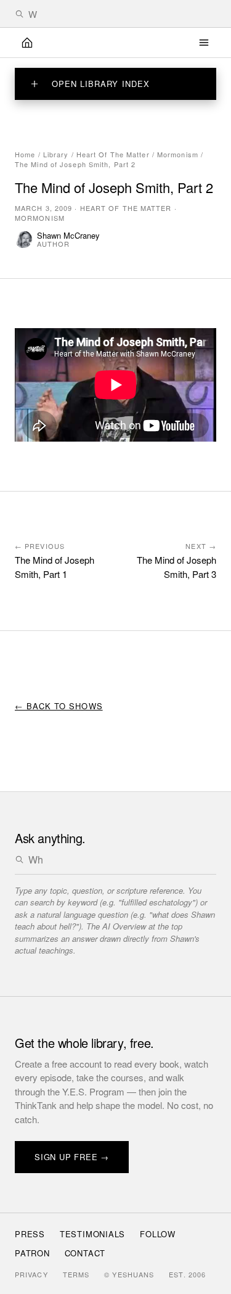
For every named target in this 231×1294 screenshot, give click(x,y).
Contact (85, 1253)
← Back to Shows (59, 706)
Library (56, 154)
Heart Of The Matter (113, 154)
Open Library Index (101, 83)
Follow (158, 1234)
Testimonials (92, 1234)
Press (30, 1234)
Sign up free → (71, 1157)
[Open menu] (204, 42)
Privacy (31, 1274)
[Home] (27, 42)
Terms (76, 1274)
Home (25, 154)
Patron (32, 1253)
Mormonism (177, 154)
